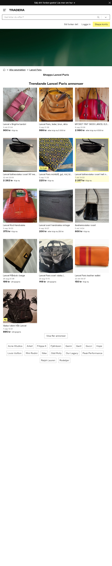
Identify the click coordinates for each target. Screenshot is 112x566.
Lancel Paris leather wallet (87, 275)
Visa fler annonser (56, 336)
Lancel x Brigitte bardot (14, 124)
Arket (30, 346)
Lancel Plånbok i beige (14, 275)
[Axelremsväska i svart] (92, 206)
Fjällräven (56, 346)
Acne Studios (15, 346)
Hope (99, 346)
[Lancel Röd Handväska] (20, 206)
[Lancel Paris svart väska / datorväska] (56, 256)
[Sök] (98, 17)
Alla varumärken (17, 70)
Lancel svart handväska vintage (54, 225)
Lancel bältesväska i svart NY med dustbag (19, 174)
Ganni (68, 346)
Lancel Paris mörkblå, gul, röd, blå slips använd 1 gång (55, 174)
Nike (44, 353)
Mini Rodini (31, 353)
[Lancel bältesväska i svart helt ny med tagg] (92, 155)
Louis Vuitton (14, 353)
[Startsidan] (16, 10)
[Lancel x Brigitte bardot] (20, 105)
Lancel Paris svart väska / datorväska (51, 275)
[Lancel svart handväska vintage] (56, 206)
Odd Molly (56, 353)
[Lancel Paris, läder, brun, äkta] (56, 105)
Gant (78, 346)
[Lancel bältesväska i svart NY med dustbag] (20, 155)
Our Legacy (72, 353)
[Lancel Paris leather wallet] (92, 256)
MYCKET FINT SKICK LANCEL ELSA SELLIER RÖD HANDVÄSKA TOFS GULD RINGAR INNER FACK (91, 124)
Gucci (89, 346)
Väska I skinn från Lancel (14, 325)
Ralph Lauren (48, 360)
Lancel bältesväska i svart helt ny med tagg (91, 174)
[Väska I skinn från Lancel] (20, 306)
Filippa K (41, 346)
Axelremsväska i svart (85, 225)
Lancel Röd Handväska (14, 225)
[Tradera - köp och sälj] (4, 69)
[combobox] (52, 17)
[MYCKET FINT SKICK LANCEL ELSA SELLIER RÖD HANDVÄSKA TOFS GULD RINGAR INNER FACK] (92, 105)
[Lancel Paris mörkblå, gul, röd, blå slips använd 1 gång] (56, 155)
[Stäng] (109, 2)
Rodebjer (64, 360)
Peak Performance (92, 353)
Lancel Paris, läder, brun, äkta (53, 124)
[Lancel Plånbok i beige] (20, 256)
